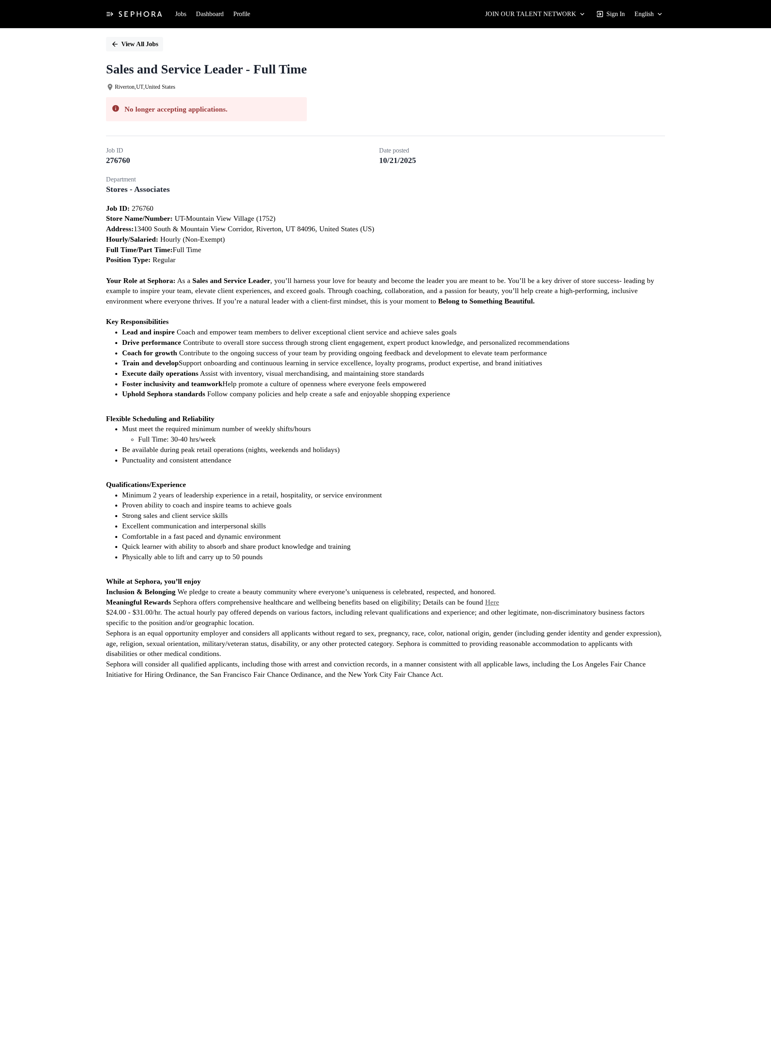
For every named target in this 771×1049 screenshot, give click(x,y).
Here (492, 602)
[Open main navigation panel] (110, 14)
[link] (140, 14)
